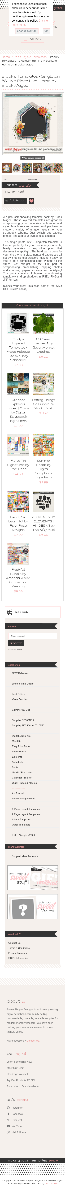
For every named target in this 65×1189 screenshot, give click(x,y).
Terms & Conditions (19, 947)
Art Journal (18, 793)
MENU (35, 39)
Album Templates (21, 819)
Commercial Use (21, 709)
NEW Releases (20, 673)
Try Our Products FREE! (21, 1080)
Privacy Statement (18, 953)
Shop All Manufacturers (25, 856)
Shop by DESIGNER (23, 720)
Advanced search (15, 650)
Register (55, 8)
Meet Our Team (15, 1067)
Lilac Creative (51, 1183)
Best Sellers (18, 694)
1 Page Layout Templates (29, 57)
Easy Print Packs (21, 746)
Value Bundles (20, 699)
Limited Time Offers (22, 683)
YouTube (16, 1126)
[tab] (32, 305)
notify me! (11, 192)
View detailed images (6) (33, 158)
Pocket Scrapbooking (23, 798)
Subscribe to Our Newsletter (23, 1086)
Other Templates (21, 824)
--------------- (18, 678)
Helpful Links (18, 1132)
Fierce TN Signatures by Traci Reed (18, 465)
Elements (17, 756)
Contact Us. (33, 1040)
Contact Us (14, 942)
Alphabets (17, 762)
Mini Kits (16, 741)
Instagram (17, 1107)
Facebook (17, 1113)
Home (6, 57)
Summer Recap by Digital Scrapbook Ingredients (43, 469)
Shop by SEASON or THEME (28, 725)
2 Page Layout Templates (26, 814)
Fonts (15, 767)
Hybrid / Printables (22, 772)
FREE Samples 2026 (23, 835)
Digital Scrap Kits (21, 735)
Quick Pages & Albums (24, 782)
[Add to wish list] (31, 201)
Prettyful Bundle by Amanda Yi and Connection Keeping (18, 578)
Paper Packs (19, 751)
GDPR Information (18, 958)
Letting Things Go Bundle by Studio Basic (43, 404)
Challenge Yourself (17, 1074)
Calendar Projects (22, 777)
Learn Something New (19, 1061)
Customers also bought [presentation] (32, 305)
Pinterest (16, 1119)
